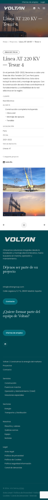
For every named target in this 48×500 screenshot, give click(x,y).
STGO (21, 488)
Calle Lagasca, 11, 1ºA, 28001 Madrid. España (22, 291)
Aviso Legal (7, 492)
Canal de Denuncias (19, 495)
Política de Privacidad (23, 492)
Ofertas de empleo (30, 2)
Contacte (10, 301)
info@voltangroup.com (13, 287)
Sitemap (33, 495)
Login (43, 2)
